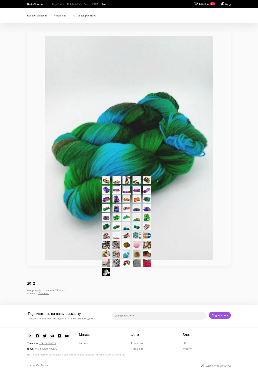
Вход (228, 4)
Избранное (60, 15)
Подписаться (220, 315)
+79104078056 (47, 343)
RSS (185, 342)
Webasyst (225, 365)
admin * (38, 290)
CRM (95, 4)
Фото (104, 4)
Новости (187, 348)
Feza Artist (43, 293)
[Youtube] (67, 336)
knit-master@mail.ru (46, 348)
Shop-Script (57, 4)
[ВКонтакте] (52, 336)
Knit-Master (35, 4)
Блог (86, 4)
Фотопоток (137, 342)
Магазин (85, 334)
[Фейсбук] (37, 336)
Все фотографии (37, 15)
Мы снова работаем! (85, 15)
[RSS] (30, 336)
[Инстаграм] (59, 336)
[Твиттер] (45, 336)
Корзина (83, 342)
